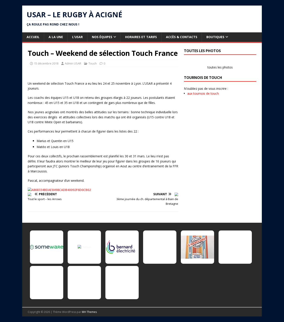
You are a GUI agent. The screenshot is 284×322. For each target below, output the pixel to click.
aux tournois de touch (203, 93)
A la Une (56, 37)
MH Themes (89, 312)
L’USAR (77, 37)
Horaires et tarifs (141, 37)
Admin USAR (73, 63)
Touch (93, 63)
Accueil (33, 37)
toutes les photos (220, 67)
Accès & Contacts (181, 37)
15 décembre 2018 (46, 63)
